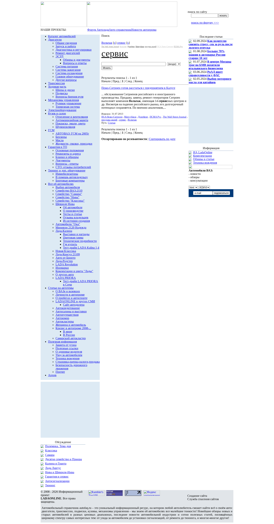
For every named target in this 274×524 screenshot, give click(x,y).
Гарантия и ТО (57, 147)
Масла (60, 140)
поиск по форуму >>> (205, 22)
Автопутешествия (67, 314)
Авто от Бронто (65, 257)
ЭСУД (59, 56)
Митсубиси (140, 46)
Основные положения (70, 150)
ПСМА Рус (178, 46)
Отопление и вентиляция (72, 116)
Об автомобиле (72, 207)
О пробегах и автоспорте (71, 298)
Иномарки (62, 267)
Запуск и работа (66, 46)
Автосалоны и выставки (71, 311)
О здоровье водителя (69, 351)
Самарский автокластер (71, 338)
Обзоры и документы (76, 59)
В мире (67, 331)
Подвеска (62, 93)
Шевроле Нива (65, 204)
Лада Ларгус (53, 468)
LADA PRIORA (66, 277)
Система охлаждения (69, 73)
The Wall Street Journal (110, 46)
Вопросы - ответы (67, 163)
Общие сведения (66, 43)
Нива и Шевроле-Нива (59, 472)
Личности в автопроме (70, 294)
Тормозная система (68, 106)
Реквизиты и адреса (68, 153)
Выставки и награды (76, 234)
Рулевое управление (68, 103)
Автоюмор (62, 318)
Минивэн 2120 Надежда (71, 227)
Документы (63, 160)
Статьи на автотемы (61, 287)
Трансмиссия (56, 83)
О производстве (73, 210)
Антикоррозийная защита (72, 120)
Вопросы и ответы (75, 63)
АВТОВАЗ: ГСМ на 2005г (72, 133)
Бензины (61, 137)
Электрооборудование (62, 110)
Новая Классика (66, 251)
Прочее (60, 371)
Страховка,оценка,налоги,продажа (78, 361)
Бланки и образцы (67, 157)
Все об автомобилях (61, 183)
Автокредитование (68, 308)
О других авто (65, 274)
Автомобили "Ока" (68, 224)
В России (69, 334)
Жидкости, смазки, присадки (74, 143)
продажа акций (150, 46)
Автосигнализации (57, 481)
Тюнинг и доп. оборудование (66, 170)
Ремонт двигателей (68, 53)
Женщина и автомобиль (71, 324)
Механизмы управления (63, 100)
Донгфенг (131, 46)
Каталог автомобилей (62, 36)
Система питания (67, 66)
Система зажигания (68, 69)
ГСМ (51, 130)
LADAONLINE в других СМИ (75, 301)
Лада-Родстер (64, 261)
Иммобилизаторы (67, 173)
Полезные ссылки (67, 348)
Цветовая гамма (73, 237)
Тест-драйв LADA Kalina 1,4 (81, 247)
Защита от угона (66, 345)
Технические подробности (80, 241)
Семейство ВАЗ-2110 (69, 190)
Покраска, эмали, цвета (70, 123)
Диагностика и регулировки (74, 49)
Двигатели (55, 39)
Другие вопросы (66, 79)
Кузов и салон (57, 113)
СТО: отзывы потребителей (73, 167)
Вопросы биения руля (69, 96)
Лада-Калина (64, 230)
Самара (49, 455)
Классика (51, 450)
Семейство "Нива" (67, 197)
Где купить (70, 244)
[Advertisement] (145, 151)
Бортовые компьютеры (70, 180)
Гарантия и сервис (57, 476)
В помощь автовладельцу (72, 177)
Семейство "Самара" (69, 194)
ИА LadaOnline (202, 152)
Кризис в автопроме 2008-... (73, 328)
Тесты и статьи (72, 214)
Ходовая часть (57, 86)
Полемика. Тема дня (58, 446)
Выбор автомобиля (68, 187)
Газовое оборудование (70, 76)
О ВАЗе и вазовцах (68, 291)
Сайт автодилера (73, 304)
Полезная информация (62, 341)
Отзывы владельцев (75, 217)
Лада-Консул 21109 (68, 254)
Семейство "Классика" (70, 200)
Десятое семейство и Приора (63, 459)
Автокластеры (65, 321)
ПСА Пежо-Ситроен (165, 46)
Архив (52, 375)
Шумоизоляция (65, 126)
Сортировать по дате (162, 139)
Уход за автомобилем (69, 355)
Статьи (111, 122)
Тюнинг (50, 485)
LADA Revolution (67, 264)
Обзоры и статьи (203, 159)
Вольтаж (106, 42)
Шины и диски (65, 90)
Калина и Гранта (55, 463)
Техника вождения (67, 358)
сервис (121, 42)
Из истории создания (76, 220)
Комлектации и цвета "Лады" (74, 271)
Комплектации (202, 155)
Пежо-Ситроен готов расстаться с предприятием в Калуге (138, 87)
